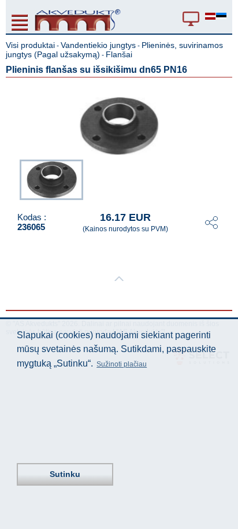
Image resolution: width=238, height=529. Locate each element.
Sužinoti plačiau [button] (121, 364)
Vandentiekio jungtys (98, 45)
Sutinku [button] (65, 474)
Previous (14, 178)
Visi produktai (30, 45)
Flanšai (119, 54)
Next (224, 178)
